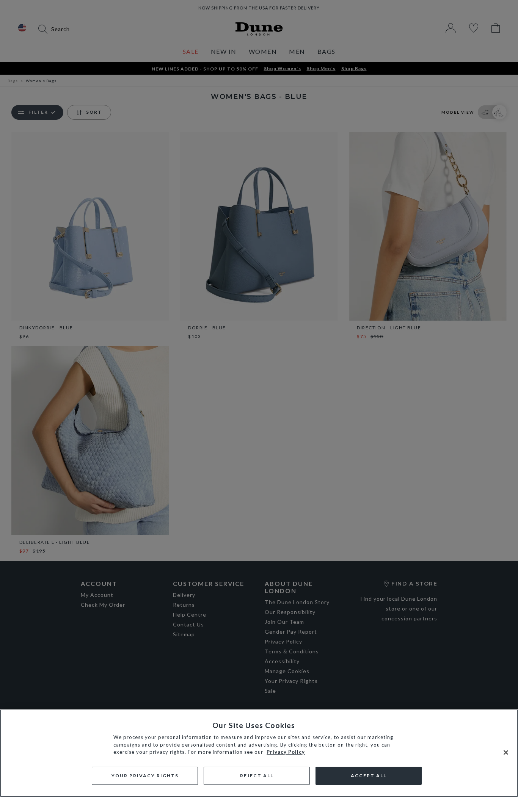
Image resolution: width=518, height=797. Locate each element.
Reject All (256, 775)
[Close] (506, 752)
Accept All (368, 775)
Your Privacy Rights (145, 775)
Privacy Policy (286, 752)
